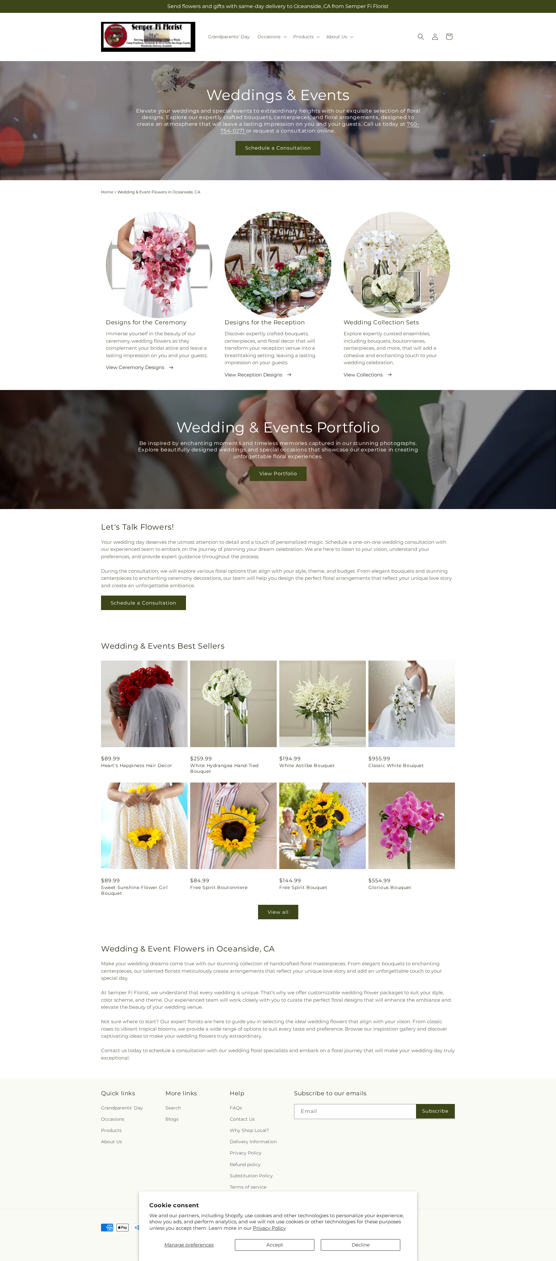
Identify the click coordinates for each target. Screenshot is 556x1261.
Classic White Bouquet (396, 765)
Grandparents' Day (122, 1108)
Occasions (112, 1119)
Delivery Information (253, 1142)
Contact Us (242, 1119)
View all (278, 912)
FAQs (236, 1108)
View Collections (363, 375)
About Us (111, 1142)
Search (173, 1108)
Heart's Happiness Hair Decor (136, 765)
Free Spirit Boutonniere (219, 887)
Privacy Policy (269, 1228)
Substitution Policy (251, 1176)
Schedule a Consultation (278, 148)
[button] (271, 36)
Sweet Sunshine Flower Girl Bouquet (134, 890)
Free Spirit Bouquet (303, 887)
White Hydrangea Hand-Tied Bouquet (224, 768)
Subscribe (435, 1111)
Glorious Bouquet (390, 887)
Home (107, 192)
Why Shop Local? (249, 1130)
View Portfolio (278, 474)
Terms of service (248, 1187)
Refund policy (245, 1164)
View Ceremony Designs (135, 367)
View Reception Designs (253, 375)
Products (111, 1130)
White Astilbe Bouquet (307, 765)
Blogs (172, 1119)
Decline (361, 1245)
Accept (274, 1245)
